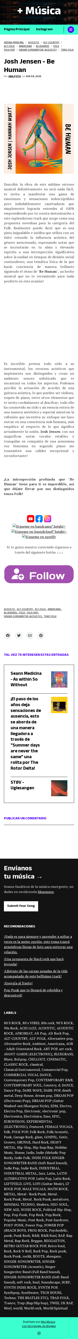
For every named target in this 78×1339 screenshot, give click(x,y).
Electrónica (33, 1116)
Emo (46, 1116)
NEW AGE (11, 1209)
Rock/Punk (12, 1256)
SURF (66, 1282)
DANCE (67, 1085)
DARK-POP (52, 1090)
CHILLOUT (36, 1059)
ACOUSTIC (10, 609)
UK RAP (67, 1303)
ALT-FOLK (40, 609)
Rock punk (58, 1251)
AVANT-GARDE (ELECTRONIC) (28, 1054)
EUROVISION (14, 1121)
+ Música (39, 12)
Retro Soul (56, 1245)
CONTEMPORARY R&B (54, 1080)
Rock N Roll (22, 1251)
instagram (39, 1333)
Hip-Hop (24, 1147)
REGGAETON (54, 1240)
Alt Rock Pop (58, 1033)
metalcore (60, 1199)
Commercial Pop (55, 1069)
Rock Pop (40, 1251)
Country (50, 1085)
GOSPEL (50, 1137)
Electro (65, 1105)
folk (22, 613)
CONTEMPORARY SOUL (23, 1085)
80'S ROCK (12, 1023)
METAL (9, 1194)
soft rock (24, 1282)
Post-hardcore (57, 1220)
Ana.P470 (14, 77)
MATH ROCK (57, 1188)
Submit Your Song (21, 906)
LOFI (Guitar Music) (48, 1183)
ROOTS (39, 1256)
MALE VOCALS (34, 1188)
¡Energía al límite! (18, 983)
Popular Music (15, 1220)
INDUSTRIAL (49, 1168)
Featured (36, 1126)
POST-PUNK (14, 1225)
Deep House (24, 1095)
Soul (35, 1282)
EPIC (56, 1116)
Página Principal (16, 30)
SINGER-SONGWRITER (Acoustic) (23, 617)
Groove (9, 1142)
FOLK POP (32, 613)
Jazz (42, 1173)
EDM (54, 1105)
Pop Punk (19, 1214)
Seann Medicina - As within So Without (26, 679)
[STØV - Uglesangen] (56, 788)
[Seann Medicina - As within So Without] (56, 680)
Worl (7, 1308)
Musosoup (46, 891)
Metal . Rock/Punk (37, 1199)
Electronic (32, 1111)
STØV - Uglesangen (22, 786)
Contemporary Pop (19, 1080)
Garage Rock (23, 1137)
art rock (65, 1048)
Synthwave (29, 1292)
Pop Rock (36, 1214)
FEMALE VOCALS (58, 1126)
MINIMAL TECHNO (19, 1204)
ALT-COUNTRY (25, 609)
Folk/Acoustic (57, 1131)
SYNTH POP (47, 1287)
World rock (32, 1308)
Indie (30, 1152)
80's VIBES (31, 1023)
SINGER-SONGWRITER (22, 1261)
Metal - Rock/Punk (31, 1194)
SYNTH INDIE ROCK (20, 1287)
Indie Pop (11, 1168)
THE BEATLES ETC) (32, 1297)
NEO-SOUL (59, 1204)
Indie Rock (29, 1168)
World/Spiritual (55, 1308)
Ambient (39, 1043)
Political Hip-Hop (57, 1209)
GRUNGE (24, 1142)
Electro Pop (13, 1111)
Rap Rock (22, 1240)
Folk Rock (37, 1131)
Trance (9, 1303)
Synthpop (12, 1292)
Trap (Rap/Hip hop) (32, 1303)
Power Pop (33, 1225)
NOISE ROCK (31, 1209)
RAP (61, 1235)
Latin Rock (61, 1178)
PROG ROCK (37, 1230)
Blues (8, 1059)
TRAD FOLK (50, 617)
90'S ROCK (64, 1023)
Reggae (36, 1240)
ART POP (50, 1048)
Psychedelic (58, 1230)
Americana (54, 609)
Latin (51, 1173)
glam (38, 1137)
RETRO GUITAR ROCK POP (25, 1245)
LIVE (27, 1183)
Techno (10, 1297)
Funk (8, 1137)
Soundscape (50, 1282)
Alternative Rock (17, 1043)
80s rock (47, 1023)
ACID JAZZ (28, 1028)
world (17, 1308)
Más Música (48, 1322)
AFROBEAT (23, 1033)
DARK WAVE (32, 1090)
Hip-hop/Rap (43, 1147)
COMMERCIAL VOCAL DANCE (27, 1074)
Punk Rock (22, 1235)
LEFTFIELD (13, 1183)
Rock (7, 1251)
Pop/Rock (52, 1214)
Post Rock (36, 1220)
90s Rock (11, 1028)
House (19, 1152)
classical (36, 1064)
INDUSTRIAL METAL (20, 1173)
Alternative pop (60, 1038)
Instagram (44, 30)
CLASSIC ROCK (16, 1064)
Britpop (20, 1059)
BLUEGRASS (11, 613)
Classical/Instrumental (22, 1069)
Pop (7, 1214)
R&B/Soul (49, 1235)
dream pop (43, 1095)
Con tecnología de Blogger (39, 1326)
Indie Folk (22, 1157)
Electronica (13, 1116)
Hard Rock (40, 1142)
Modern (42, 1204)
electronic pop (53, 1111)
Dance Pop (12, 1090)
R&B (35, 1235)
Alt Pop (40, 1033)
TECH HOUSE (50, 1292)
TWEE (54, 1303)
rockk (27, 1256)
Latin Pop (44, 1178)
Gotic (63, 1137)
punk (8, 1235)
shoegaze (53, 1256)
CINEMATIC (56, 1059)
